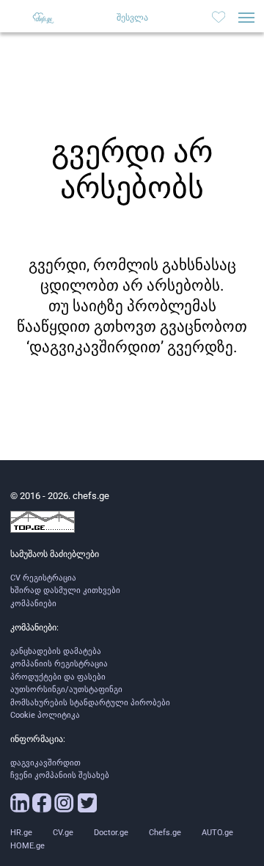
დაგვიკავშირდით (45, 763)
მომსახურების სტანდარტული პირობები (90, 702)
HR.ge (21, 832)
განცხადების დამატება (55, 651)
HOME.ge (27, 846)
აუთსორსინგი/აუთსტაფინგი (66, 689)
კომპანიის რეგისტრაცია (59, 664)
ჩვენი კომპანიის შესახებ (59, 775)
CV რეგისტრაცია (43, 578)
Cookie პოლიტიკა (45, 715)
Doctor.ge (111, 832)
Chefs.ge (165, 832)
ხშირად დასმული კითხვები (65, 590)
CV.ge (63, 832)
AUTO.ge (217, 832)
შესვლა (132, 17)
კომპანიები (33, 603)
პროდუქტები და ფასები (58, 677)
